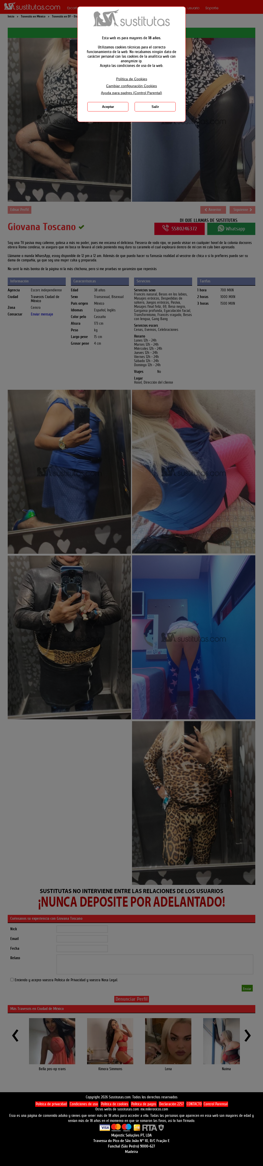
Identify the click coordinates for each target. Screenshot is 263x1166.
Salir (155, 107)
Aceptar (108, 107)
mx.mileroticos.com (154, 1109)
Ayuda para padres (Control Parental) (131, 93)
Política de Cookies (131, 79)
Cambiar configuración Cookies (131, 86)
